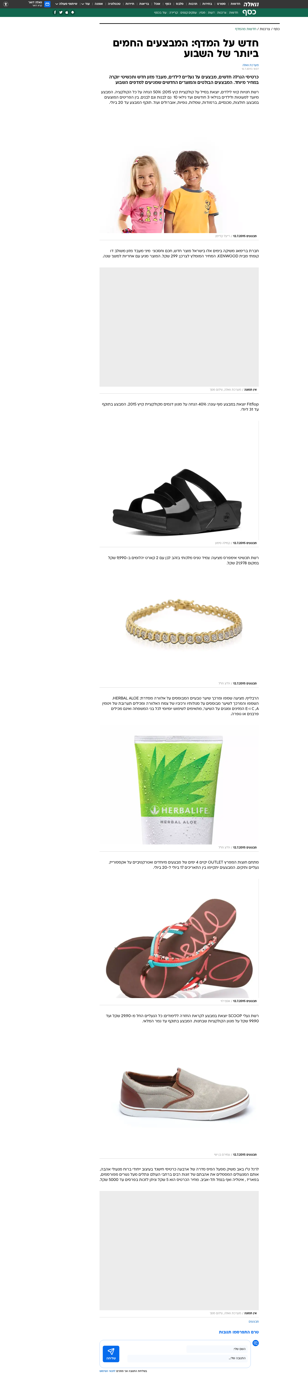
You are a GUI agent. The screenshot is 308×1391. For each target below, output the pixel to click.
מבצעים (254, 1321)
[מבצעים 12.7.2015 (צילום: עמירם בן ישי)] (179, 1095)
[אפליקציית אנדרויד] (72, 12)
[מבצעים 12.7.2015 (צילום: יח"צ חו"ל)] (179, 631)
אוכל (157, 4)
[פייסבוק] (55, 12)
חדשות (235, 4)
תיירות (130, 4)
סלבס (180, 4)
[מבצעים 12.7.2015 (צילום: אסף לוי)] (179, 942)
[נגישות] (5, 4)
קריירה (173, 13)
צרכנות (221, 13)
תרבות (193, 4)
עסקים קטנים (188, 13)
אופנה (99, 4)
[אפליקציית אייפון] (66, 12)
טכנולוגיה (114, 4)
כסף (168, 4)
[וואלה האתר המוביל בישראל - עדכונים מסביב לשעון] (251, 4)
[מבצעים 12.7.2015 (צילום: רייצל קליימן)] (179, 177)
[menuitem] (233, 4)
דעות (211, 13)
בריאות (144, 4)
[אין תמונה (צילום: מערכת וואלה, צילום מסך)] (179, 330)
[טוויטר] (60, 12)
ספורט (221, 4)
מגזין (202, 13)
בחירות (207, 4)
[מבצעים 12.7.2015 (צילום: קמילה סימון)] (179, 484)
